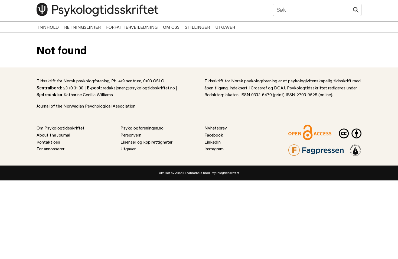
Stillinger (197, 27)
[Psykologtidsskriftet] (97, 10)
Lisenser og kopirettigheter (146, 142)
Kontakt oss (48, 142)
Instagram (214, 148)
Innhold (48, 27)
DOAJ (279, 87)
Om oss (171, 27)
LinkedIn (212, 142)
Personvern (130, 135)
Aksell (179, 173)
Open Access (300, 128)
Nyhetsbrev (215, 128)
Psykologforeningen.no (142, 128)
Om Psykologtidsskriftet (60, 128)
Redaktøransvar (355, 148)
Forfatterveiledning (132, 27)
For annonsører (50, 148)
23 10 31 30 (73, 87)
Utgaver (225, 27)
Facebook (213, 135)
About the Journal (53, 135)
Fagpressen (299, 148)
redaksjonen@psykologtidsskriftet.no (139, 87)
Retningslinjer (82, 27)
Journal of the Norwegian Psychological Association (86, 106)
